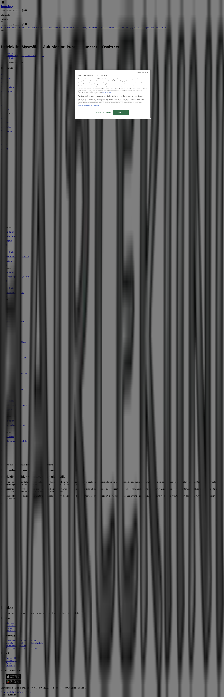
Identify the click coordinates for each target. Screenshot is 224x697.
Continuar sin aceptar (142, 73)
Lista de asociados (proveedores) (89, 105)
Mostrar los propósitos (103, 112)
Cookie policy (106, 93)
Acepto (120, 112)
